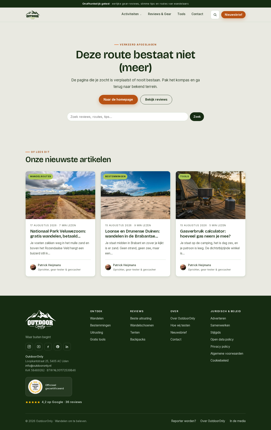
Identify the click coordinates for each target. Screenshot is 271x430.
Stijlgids (215, 332)
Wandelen (97, 318)
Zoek (197, 116)
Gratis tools (98, 339)
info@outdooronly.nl (38, 365)
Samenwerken (220, 325)
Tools (181, 14)
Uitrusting (96, 332)
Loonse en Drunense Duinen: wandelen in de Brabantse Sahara (132, 236)
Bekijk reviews (156, 99)
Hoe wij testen (180, 325)
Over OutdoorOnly (182, 318)
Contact (197, 14)
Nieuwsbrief (233, 14)
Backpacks (137, 339)
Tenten (135, 332)
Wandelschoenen (142, 325)
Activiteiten (130, 14)
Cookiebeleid (219, 360)
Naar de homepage (118, 99)
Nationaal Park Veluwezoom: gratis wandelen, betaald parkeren (58, 236)
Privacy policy (220, 346)
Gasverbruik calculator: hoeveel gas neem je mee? (205, 234)
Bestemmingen (100, 325)
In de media (238, 421)
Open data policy (222, 339)
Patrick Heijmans (49, 265)
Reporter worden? (183, 421)
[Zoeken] (215, 14)
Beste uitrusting (140, 318)
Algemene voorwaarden (226, 353)
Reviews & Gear (159, 14)
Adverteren (218, 318)
